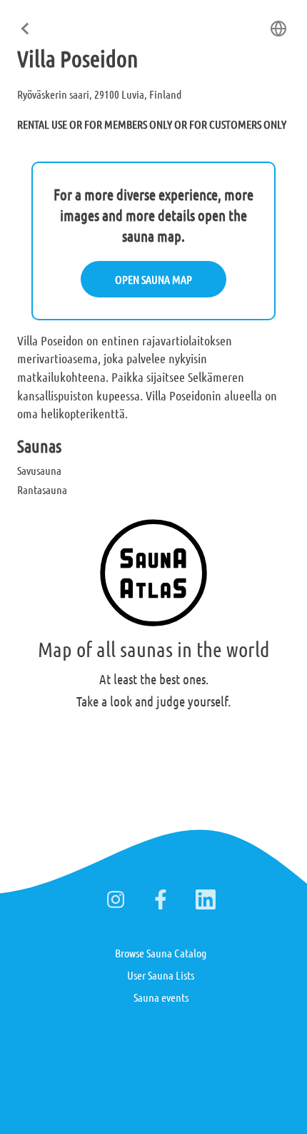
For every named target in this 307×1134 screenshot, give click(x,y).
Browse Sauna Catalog (160, 953)
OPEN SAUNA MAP (153, 279)
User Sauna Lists (160, 975)
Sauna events (161, 997)
